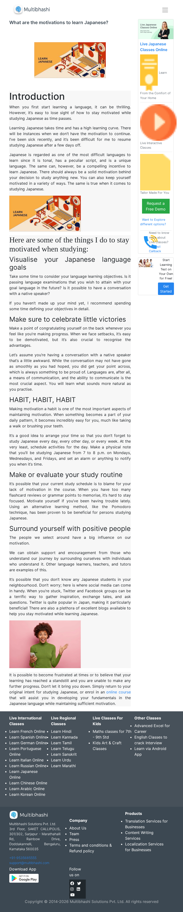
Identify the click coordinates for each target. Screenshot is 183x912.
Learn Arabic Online (27, 788)
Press (74, 839)
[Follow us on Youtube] (72, 894)
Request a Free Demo (156, 206)
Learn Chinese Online (28, 783)
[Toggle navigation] (165, 10)
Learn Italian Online (26, 760)
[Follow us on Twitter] (79, 883)
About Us (77, 828)
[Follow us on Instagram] (72, 889)
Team (74, 833)
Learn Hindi (61, 731)
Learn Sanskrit (64, 754)
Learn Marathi (63, 765)
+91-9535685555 (22, 858)
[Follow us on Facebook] (72, 883)
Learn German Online (28, 742)
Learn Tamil (61, 742)
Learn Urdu (61, 760)
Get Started (166, 288)
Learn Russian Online (27, 765)
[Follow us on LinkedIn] (78, 889)
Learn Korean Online (27, 794)
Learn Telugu (62, 748)
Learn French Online (27, 731)
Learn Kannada (64, 737)
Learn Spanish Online (28, 737)
